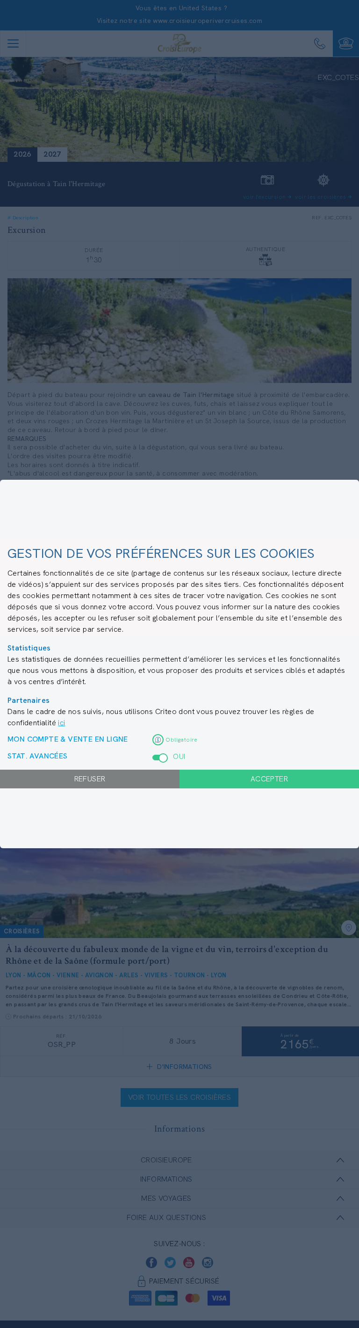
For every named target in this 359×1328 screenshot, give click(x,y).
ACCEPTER (269, 779)
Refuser (90, 779)
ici (61, 723)
